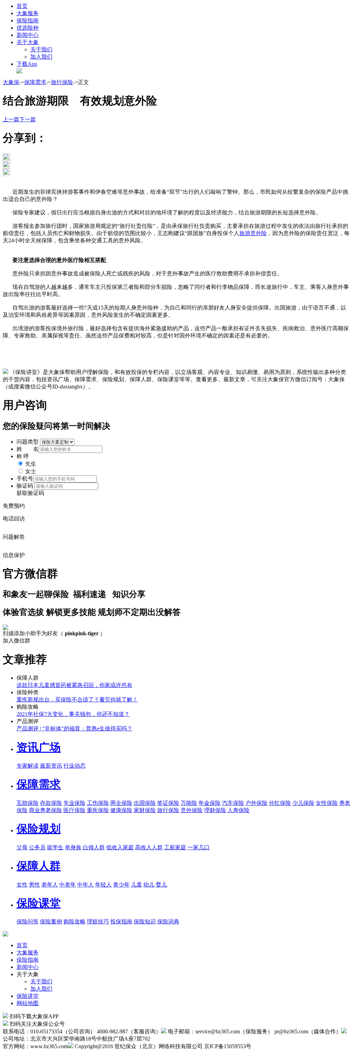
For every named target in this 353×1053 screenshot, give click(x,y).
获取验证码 (30, 493)
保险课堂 (39, 903)
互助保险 (28, 803)
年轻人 (103, 885)
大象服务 (28, 13)
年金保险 (210, 803)
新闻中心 (28, 35)
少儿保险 (303, 803)
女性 (22, 885)
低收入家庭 (120, 847)
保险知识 (145, 921)
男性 (34, 885)
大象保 (11, 82)
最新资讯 (51, 766)
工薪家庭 (175, 847)
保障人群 (39, 866)
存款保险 (51, 803)
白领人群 (94, 847)
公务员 (37, 847)
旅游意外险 (253, 233)
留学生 (55, 847)
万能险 (189, 803)
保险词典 (168, 921)
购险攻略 (74, 921)
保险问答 (28, 921)
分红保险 (280, 803)
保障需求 (35, 82)
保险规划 (39, 828)
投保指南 (121, 921)
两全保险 (121, 803)
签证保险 (168, 803)
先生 (30, 464)
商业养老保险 (45, 810)
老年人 (49, 885)
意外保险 (192, 810)
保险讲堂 (28, 996)
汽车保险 (233, 803)
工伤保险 (98, 803)
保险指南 (28, 20)
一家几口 (199, 847)
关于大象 (28, 42)
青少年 (121, 885)
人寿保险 (239, 810)
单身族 (73, 847)
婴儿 (161, 885)
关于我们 (41, 49)
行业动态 (74, 766)
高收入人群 (149, 847)
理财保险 (215, 810)
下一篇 (27, 119)
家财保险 (145, 810)
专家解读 (28, 766)
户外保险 (256, 803)
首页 (22, 6)
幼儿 (148, 885)
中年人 (85, 885)
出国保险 (145, 803)
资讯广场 (39, 747)
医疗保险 (74, 810)
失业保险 (74, 803)
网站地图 (28, 1003)
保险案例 (51, 921)
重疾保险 (98, 810)
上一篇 (11, 119)
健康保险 (121, 810)
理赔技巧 (98, 921)
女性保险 (327, 803)
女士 (30, 471)
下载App (27, 64)
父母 (22, 847)
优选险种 (28, 28)
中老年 (67, 885)
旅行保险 (62, 82)
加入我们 (41, 57)
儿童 (136, 885)
